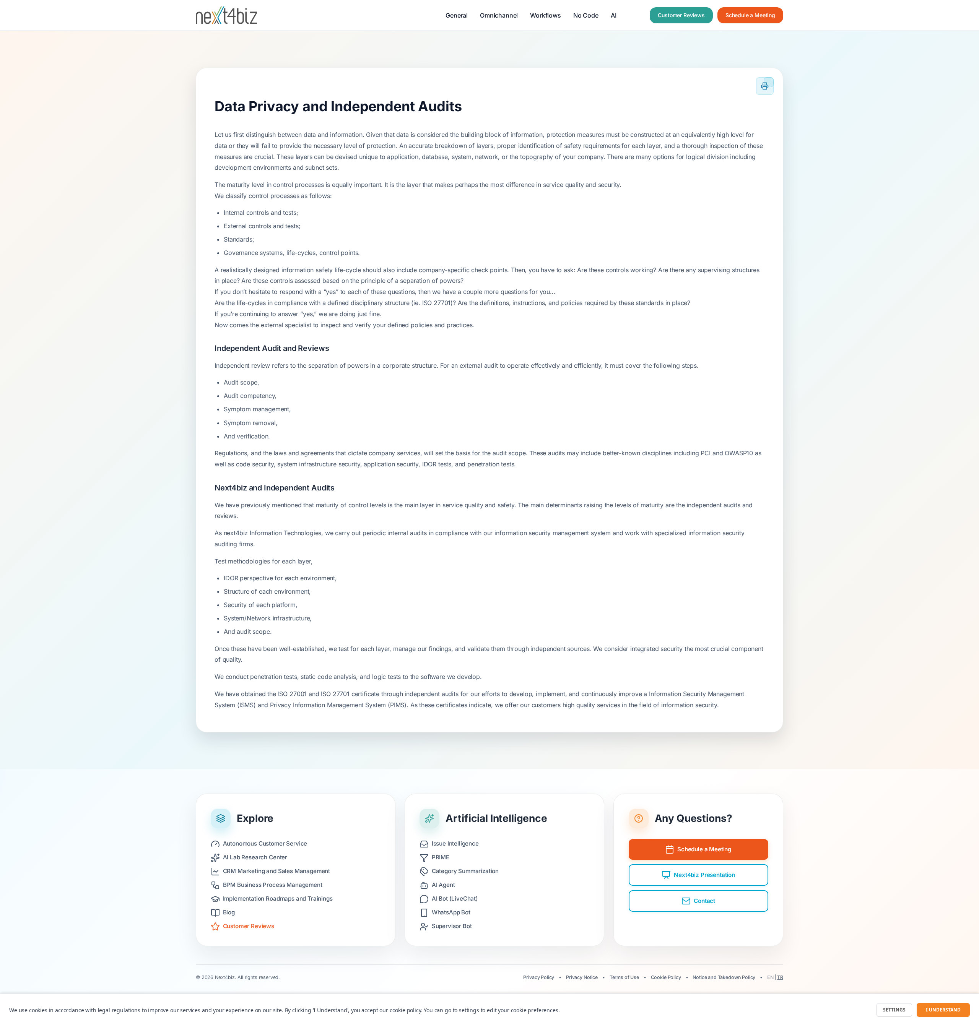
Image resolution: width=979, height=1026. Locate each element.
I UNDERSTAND (943, 1010)
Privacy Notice (582, 977)
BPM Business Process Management (272, 884)
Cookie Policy (666, 977)
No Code (585, 15)
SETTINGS (894, 1010)
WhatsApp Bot (451, 912)
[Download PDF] (769, 82)
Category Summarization (465, 871)
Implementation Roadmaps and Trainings (278, 898)
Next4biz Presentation (704, 874)
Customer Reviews (681, 15)
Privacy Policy (538, 977)
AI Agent (443, 884)
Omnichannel (499, 15)
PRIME (440, 857)
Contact (704, 900)
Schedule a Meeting (750, 15)
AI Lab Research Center (255, 857)
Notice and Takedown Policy (724, 977)
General (457, 15)
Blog (229, 912)
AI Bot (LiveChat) (455, 898)
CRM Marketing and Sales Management (276, 871)
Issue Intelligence (455, 843)
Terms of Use (624, 977)
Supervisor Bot (452, 926)
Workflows (545, 15)
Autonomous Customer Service (265, 843)
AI (613, 15)
